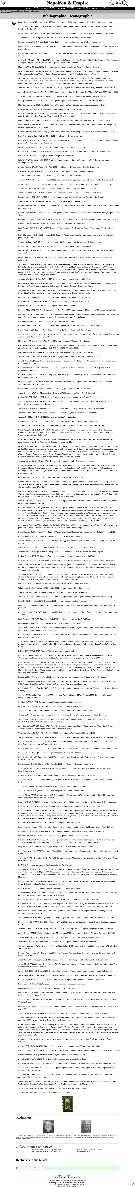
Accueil (3, 3)
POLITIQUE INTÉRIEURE (86, 8)
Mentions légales (75, 1176)
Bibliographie (35, 11)
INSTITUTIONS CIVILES (71, 8)
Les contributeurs (73, 1177)
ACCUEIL (29, 8)
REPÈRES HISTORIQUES (51, 8)
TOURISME (95, 8)
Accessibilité (64, 1176)
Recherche (125, 3)
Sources (26, 11)
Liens (56, 1176)
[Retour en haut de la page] (133, 1186)
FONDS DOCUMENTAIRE (104, 8)
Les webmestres (61, 1177)
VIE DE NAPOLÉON (36, 8)
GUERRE (43, 8)
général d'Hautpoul (41, 337)
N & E (17, 11)
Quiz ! (119, 3)
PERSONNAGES (61, 8)
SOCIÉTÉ (79, 8)
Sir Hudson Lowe (70, 417)
